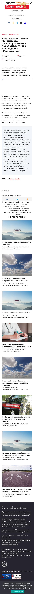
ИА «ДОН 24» (15, 179)
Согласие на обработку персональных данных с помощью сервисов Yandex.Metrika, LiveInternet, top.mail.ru (17, 551)
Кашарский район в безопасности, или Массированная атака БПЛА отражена (15, 383)
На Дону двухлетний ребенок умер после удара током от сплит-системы (16, 419)
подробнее (10, 585)
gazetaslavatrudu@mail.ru (17, 15)
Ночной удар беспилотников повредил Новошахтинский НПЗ (15, 280)
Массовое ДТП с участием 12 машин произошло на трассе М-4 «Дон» (16, 490)
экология (6, 190)
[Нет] (32, 587)
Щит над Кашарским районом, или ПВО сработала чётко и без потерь (16, 454)
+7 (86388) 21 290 (17, 11)
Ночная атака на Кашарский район (16, 313)
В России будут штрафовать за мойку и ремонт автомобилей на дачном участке (17, 204)
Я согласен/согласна (17, 591)
